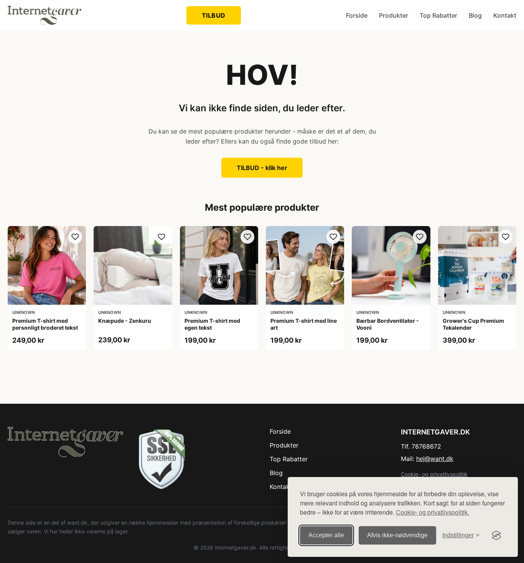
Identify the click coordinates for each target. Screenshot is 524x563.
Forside (356, 15)
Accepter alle (326, 535)
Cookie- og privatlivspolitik (434, 474)
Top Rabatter (438, 15)
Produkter (393, 15)
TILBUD (214, 15)
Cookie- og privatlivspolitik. (432, 512)
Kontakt (504, 15)
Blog (475, 15)
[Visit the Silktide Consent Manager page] (496, 535)
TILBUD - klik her (262, 168)
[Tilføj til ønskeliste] (75, 237)
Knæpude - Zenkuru (124, 320)
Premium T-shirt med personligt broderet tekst (45, 324)
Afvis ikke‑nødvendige (397, 535)
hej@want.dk (434, 458)
